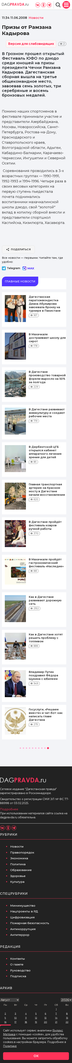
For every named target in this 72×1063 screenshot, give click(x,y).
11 (26, 1017)
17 (15, 1021)
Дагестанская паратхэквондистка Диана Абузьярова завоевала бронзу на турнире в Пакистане (45, 303)
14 (56, 1017)
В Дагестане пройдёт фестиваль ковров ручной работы (45, 525)
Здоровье (18, 876)
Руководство (20, 970)
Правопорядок (22, 852)
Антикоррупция (23, 929)
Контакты (17, 958)
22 (67, 1021)
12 (36, 1017)
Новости (17, 846)
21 (56, 1021)
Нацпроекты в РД (24, 911)
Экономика (19, 858)
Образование (21, 870)
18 (26, 1021)
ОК (36, 1056)
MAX (30, 268)
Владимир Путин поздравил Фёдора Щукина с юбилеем (43, 675)
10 (15, 1017)
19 (36, 1021)
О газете (16, 964)
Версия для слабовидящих (31, 44)
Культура (17, 882)
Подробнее (9, 809)
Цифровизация (22, 917)
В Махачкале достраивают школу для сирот (47, 338)
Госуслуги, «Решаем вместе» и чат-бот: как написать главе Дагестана (46, 715)
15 (67, 1017)
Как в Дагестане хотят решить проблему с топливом (46, 638)
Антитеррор (19, 935)
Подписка (18, 976)
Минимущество (22, 905)
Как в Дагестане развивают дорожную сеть (45, 600)
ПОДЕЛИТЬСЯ (21, 249)
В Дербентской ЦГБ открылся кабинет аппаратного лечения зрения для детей (45, 452)
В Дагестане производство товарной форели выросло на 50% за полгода (47, 377)
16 (5, 1021)
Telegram (13, 268)
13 (45, 1017)
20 (45, 1021)
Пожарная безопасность (29, 923)
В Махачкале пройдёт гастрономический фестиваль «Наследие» (46, 563)
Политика (18, 864)
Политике (10, 1046)
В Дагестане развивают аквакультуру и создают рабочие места (47, 413)
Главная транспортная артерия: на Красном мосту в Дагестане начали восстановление (47, 489)
